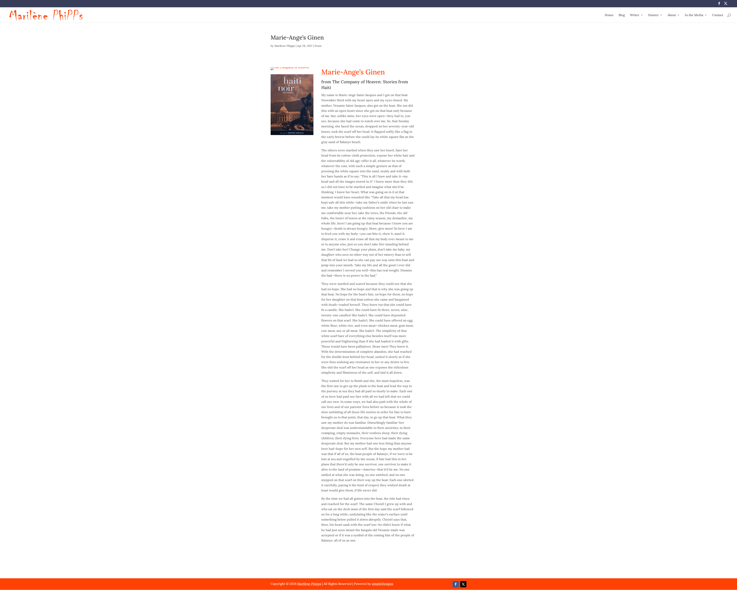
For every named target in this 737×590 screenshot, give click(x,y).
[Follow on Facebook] (456, 584)
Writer (634, 15)
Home (609, 15)
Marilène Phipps (309, 584)
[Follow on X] (463, 584)
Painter (653, 15)
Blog (622, 15)
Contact (717, 15)
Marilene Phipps (284, 46)
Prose (318, 46)
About (672, 15)
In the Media (694, 15)
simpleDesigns (382, 584)
